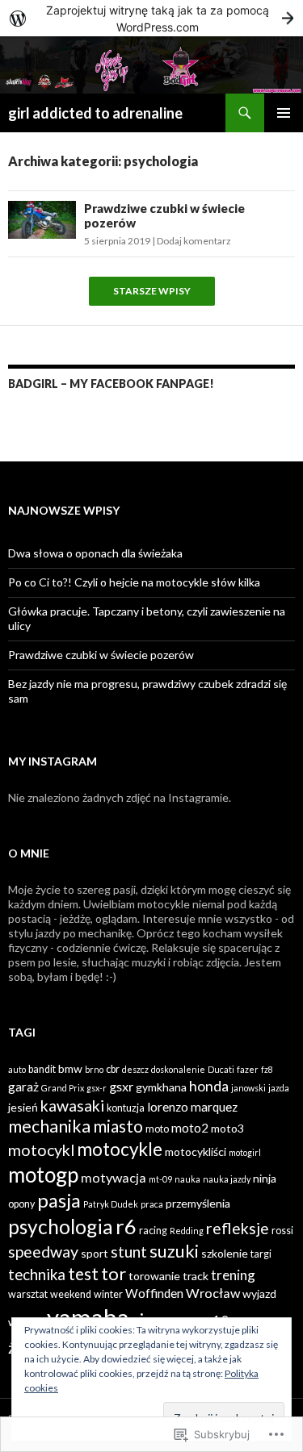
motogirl (245, 1152)
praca (152, 1204)
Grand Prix (62, 1088)
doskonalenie (178, 1069)
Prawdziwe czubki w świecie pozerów (101, 654)
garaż (23, 1086)
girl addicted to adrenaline (95, 113)
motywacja (113, 1177)
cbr (113, 1069)
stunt (129, 1251)
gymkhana (161, 1087)
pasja (59, 1200)
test (83, 1273)
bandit (42, 1069)
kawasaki (72, 1105)
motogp (43, 1174)
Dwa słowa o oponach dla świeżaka (95, 553)
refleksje (237, 1228)
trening (233, 1274)
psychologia (60, 1226)
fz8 (267, 1069)
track (195, 1276)
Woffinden (154, 1293)
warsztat (28, 1294)
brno (94, 1069)
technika (36, 1274)
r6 (126, 1226)
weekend (70, 1294)
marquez (214, 1106)
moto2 (189, 1127)
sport (94, 1253)
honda (209, 1086)
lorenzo (167, 1106)
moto (157, 1129)
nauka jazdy (226, 1179)
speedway (43, 1251)
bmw (70, 1068)
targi (260, 1254)
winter (108, 1294)
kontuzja (126, 1108)
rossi (282, 1231)
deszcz (135, 1069)
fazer (248, 1069)
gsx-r (96, 1088)
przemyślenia (198, 1203)
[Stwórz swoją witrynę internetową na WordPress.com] (151, 18)
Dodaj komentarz (194, 241)
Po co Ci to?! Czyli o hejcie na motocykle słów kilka (134, 582)
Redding (187, 1230)
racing (153, 1231)
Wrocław (213, 1292)
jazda (278, 1088)
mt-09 (160, 1179)
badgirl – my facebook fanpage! (111, 383)
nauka (187, 1179)
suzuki (174, 1251)
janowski (248, 1088)
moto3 (227, 1128)
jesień (23, 1107)
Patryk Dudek (110, 1204)
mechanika (49, 1126)
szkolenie (224, 1253)
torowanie (154, 1276)
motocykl (41, 1150)
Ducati (221, 1069)
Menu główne (283, 113)
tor (113, 1273)
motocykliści (195, 1151)
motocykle (119, 1149)
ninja (264, 1178)
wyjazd (259, 1293)
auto (17, 1069)
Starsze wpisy (152, 291)
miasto (118, 1126)
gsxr (121, 1086)
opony (21, 1204)
